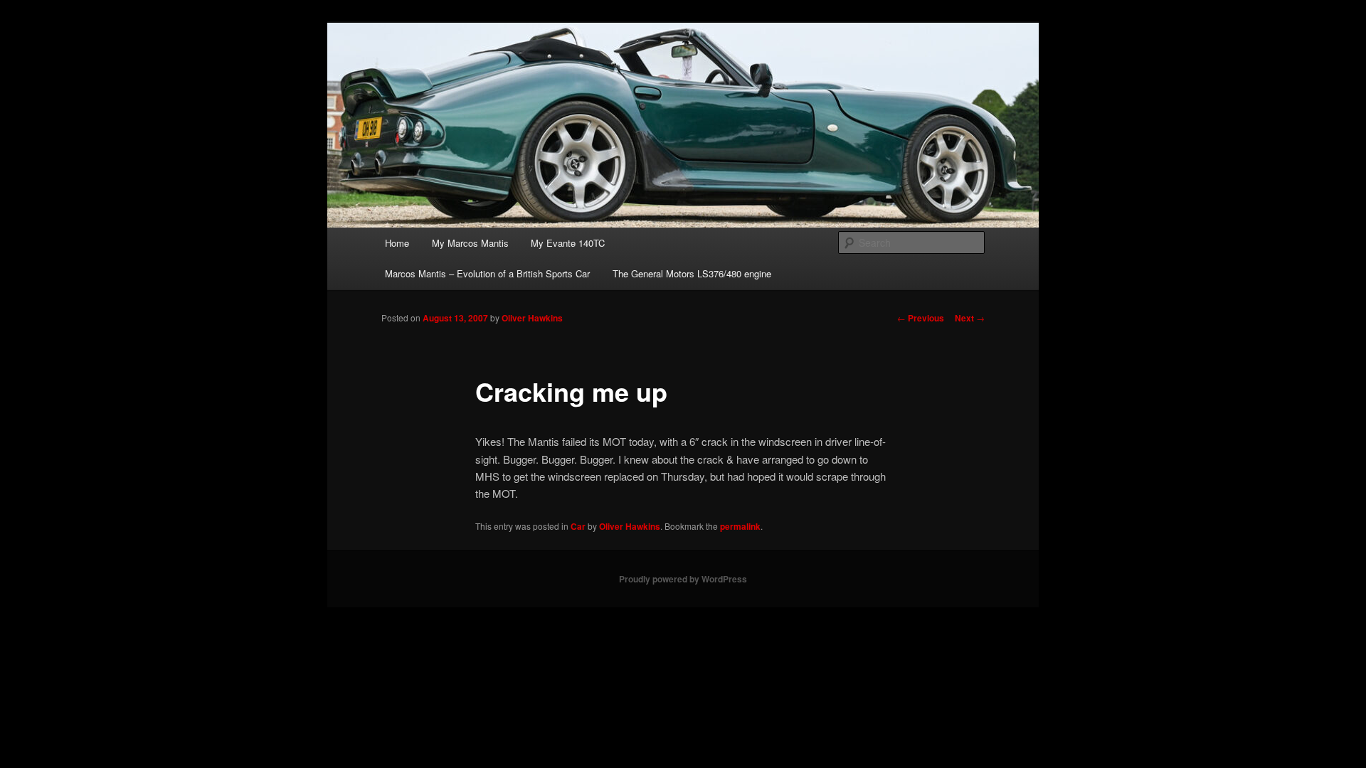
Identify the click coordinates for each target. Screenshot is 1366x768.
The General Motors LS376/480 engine (692, 273)
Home (397, 243)
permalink (740, 526)
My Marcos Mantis (470, 243)
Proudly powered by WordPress (683, 578)
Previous (920, 317)
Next (970, 317)
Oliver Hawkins (532, 317)
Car (578, 526)
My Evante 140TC (568, 243)
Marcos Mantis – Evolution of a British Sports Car (487, 273)
